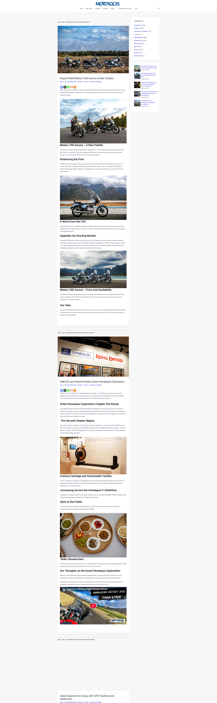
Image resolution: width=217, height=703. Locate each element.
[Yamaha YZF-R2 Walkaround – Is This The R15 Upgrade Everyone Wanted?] (137, 85)
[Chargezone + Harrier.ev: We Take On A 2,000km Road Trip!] (137, 68)
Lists (135, 34)
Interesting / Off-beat (140, 31)
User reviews (138, 56)
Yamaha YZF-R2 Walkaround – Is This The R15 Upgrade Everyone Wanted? (149, 84)
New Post (137, 46)
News (61, 81)
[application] (115, 8)
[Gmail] (71, 87)
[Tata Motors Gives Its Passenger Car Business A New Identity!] (137, 103)
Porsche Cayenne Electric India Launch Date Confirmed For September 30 (149, 93)
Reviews (136, 53)
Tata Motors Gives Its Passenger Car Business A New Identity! (148, 102)
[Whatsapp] (68, 87)
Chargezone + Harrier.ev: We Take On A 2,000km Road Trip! (149, 67)
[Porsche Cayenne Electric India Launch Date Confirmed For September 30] (137, 94)
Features (136, 28)
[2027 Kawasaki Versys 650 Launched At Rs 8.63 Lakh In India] (137, 76)
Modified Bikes (138, 37)
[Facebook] (61, 87)
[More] (74, 87)
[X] (64, 87)
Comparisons (138, 25)
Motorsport (137, 43)
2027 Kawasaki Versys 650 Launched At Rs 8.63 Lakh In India (148, 75)
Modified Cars (138, 40)
